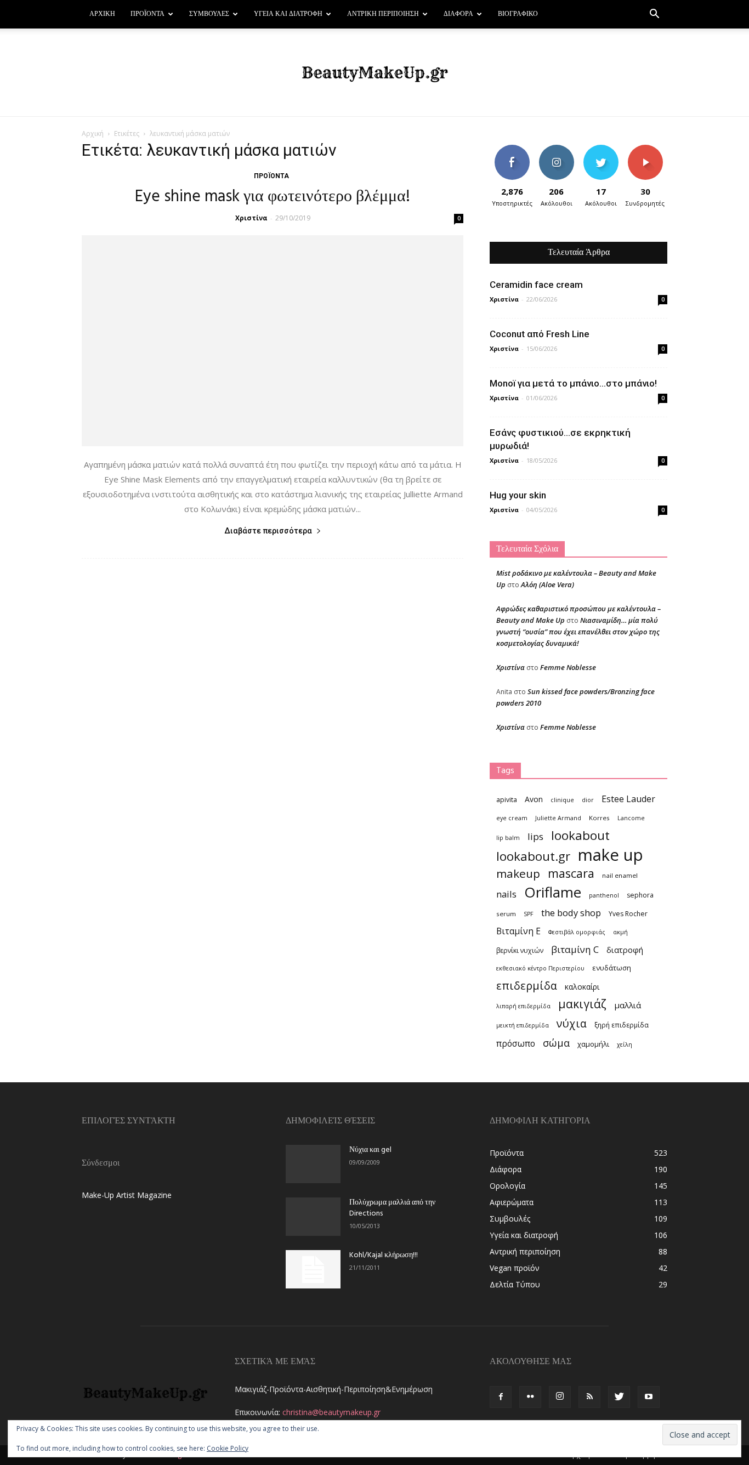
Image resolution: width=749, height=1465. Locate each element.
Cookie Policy (227, 1448)
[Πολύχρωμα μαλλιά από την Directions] (313, 1216)
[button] (654, 15)
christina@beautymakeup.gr (331, 1412)
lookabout (580, 835)
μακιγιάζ (582, 1003)
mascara (571, 873)
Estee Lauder (628, 799)
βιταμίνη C (575, 949)
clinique (562, 800)
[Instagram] (560, 1397)
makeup (518, 873)
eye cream (511, 818)
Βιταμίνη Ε (518, 931)
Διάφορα (458, 14)
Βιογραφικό (518, 14)
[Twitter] (619, 1397)
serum (506, 914)
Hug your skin (518, 495)
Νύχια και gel (370, 1150)
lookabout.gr (533, 856)
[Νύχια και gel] (313, 1164)
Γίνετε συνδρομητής (648, 153)
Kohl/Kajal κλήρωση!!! (383, 1255)
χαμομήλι (593, 1044)
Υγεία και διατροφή (288, 14)
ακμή (620, 932)
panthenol (604, 895)
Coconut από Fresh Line (539, 333)
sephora (640, 895)
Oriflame (552, 892)
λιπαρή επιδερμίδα (523, 1006)
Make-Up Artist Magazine (127, 1195)
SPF (529, 914)
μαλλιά (627, 1005)
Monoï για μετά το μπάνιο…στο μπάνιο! (573, 383)
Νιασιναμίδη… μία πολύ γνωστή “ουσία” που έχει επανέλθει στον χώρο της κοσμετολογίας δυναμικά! (578, 631)
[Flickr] (530, 1397)
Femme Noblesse (568, 667)
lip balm (508, 838)
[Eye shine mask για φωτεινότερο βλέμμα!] (272, 340)
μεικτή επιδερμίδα (522, 1025)
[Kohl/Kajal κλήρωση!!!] (313, 1269)
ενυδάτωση (611, 968)
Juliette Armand (558, 818)
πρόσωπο (515, 1043)
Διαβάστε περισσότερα (268, 530)
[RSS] (589, 1397)
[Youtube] (649, 1397)
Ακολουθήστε (558, 149)
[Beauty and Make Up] (374, 73)
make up (610, 855)
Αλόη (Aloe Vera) (547, 584)
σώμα (556, 1042)
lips (535, 836)
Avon (534, 799)
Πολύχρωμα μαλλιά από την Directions (392, 1208)
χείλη (624, 1044)
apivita (506, 799)
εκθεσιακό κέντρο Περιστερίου (540, 968)
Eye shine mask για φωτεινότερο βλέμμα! (272, 197)
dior (588, 800)
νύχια (572, 1023)
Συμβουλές (209, 14)
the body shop (571, 912)
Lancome (631, 818)
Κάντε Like (512, 149)
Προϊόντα (147, 14)
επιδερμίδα (526, 985)
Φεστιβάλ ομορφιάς (576, 932)
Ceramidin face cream (536, 284)
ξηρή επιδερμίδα (621, 1025)
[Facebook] (501, 1397)
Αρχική (102, 14)
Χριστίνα (251, 218)
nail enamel (620, 875)
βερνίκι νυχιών (519, 950)
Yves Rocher (628, 913)
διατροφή (624, 949)
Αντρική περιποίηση (383, 14)
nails (506, 894)
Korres (599, 818)
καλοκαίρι (582, 986)
